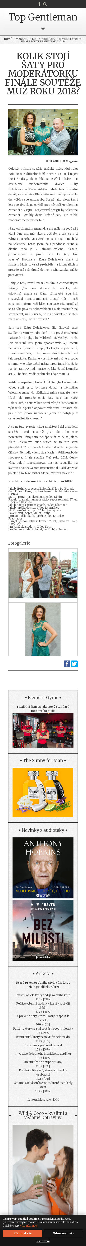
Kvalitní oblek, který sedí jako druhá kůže (43, 995)
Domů (8, 39)
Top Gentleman (43, 17)
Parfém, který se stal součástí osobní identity (43, 1028)
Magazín (22, 39)
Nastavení (43, 1241)
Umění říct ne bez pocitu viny (43, 1062)
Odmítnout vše (63, 1233)
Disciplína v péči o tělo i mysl (43, 1045)
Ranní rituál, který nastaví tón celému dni (43, 1037)
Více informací (28, 1225)
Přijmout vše (23, 1233)
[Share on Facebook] (67, 666)
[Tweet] (74, 666)
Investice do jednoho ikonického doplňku (43, 1053)
